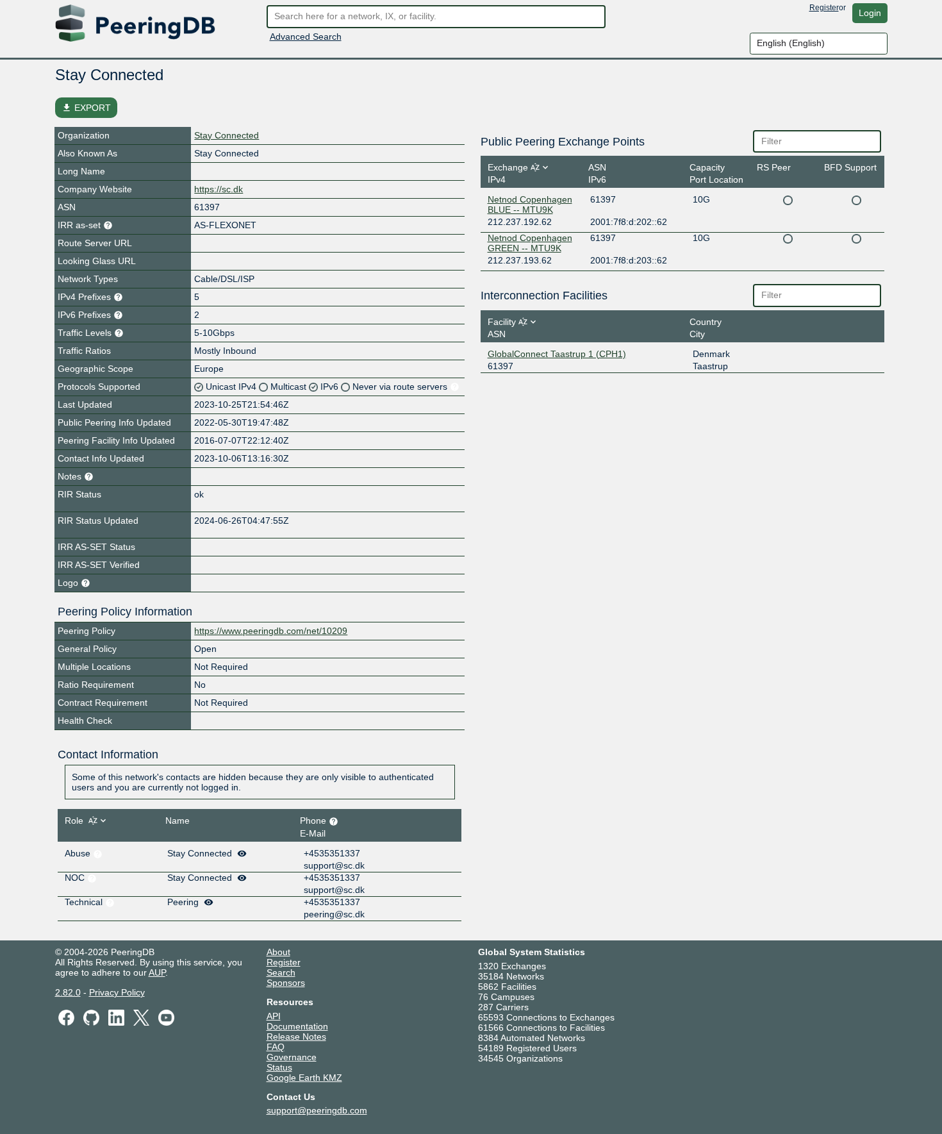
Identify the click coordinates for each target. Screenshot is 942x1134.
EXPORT (86, 108)
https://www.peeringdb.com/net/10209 (270, 631)
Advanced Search (306, 36)
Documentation (297, 1026)
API (274, 1016)
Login (870, 13)
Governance (292, 1057)
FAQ (276, 1047)
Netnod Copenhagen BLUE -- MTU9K (530, 204)
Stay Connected (226, 135)
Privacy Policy (117, 992)
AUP (157, 972)
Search (281, 972)
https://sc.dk (218, 189)
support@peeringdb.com (317, 1110)
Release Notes (296, 1036)
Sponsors (286, 983)
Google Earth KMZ (304, 1077)
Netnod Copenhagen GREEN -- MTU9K (530, 243)
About (278, 952)
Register (824, 7)
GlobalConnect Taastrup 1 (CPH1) (557, 354)
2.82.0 (68, 992)
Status (279, 1067)
